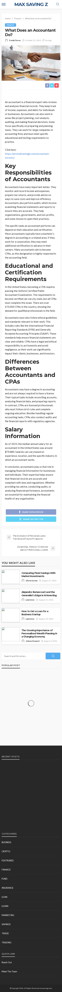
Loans (5, 906)
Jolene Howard (32, 641)
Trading (6, 942)
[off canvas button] (4, 4)
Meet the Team (9, 971)
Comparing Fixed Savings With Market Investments (38, 574)
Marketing (8, 915)
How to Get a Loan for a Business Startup (34, 613)
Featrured (8, 860)
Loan (4, 897)
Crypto (6, 851)
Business (6, 842)
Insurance (7, 888)
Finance (10, 25)
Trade (5, 933)
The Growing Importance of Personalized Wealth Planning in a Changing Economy (39, 633)
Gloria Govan (32, 580)
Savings (6, 924)
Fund (4, 878)
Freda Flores (15, 40)
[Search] (57, 4)
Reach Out (7, 962)
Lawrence (30, 600)
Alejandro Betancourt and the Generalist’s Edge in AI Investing (39, 594)
